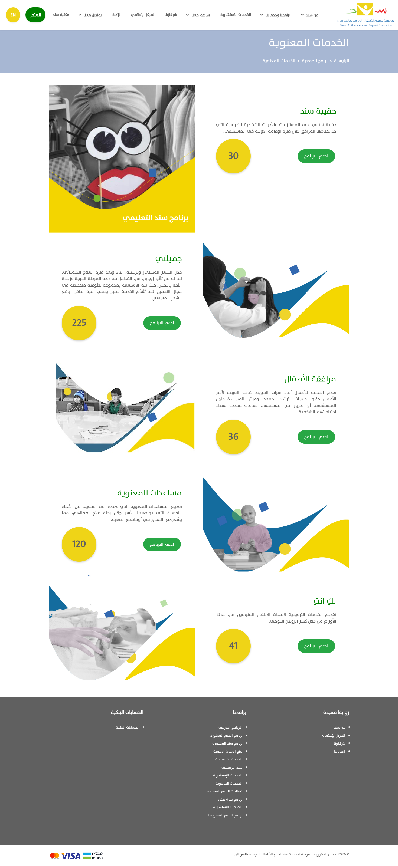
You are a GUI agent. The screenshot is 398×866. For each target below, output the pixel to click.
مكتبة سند (61, 15)
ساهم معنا (200, 15)
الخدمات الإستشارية (227, 775)
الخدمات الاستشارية (235, 15)
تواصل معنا (93, 15)
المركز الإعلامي (143, 15)
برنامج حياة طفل (230, 799)
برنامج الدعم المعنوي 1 (225, 815)
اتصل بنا (339, 752)
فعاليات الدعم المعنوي (224, 791)
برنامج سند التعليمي (227, 743)
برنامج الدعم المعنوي (226, 736)
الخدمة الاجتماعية (228, 759)
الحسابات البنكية (127, 727)
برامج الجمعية (315, 61)
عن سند (312, 15)
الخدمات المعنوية (229, 783)
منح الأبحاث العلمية (227, 752)
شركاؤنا (171, 15)
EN (13, 14)
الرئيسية (341, 61)
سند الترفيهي (231, 767)
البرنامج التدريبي (230, 727)
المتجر (35, 14)
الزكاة (117, 15)
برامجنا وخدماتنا (278, 15)
